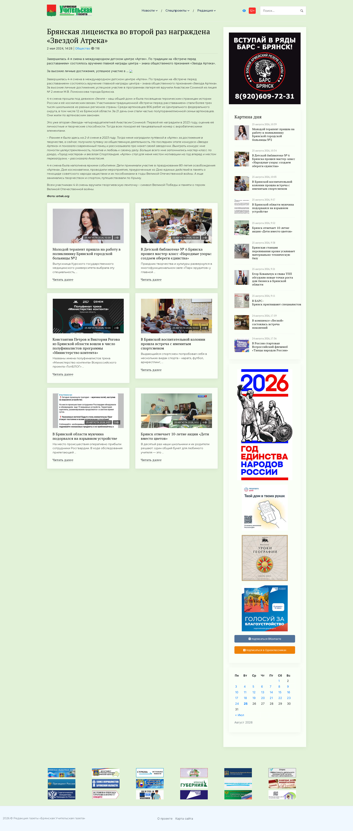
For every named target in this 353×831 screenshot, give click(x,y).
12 (254, 692)
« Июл (239, 715)
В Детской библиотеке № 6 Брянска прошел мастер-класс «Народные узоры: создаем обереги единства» (176, 254)
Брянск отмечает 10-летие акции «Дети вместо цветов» (175, 436)
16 (288, 692)
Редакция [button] (205, 10)
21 (271, 698)
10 (236, 692)
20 (263, 698)
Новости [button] (148, 10)
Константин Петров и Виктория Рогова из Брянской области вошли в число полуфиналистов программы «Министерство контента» (86, 346)
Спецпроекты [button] (176, 10)
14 (271, 692)
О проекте (164, 818)
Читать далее (63, 279)
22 (280, 698)
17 (236, 698)
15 (279, 692)
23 (289, 698)
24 (237, 703)
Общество (82, 48)
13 (262, 692)
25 (245, 703)
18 (245, 698)
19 (254, 698)
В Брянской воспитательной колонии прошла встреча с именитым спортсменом (173, 344)
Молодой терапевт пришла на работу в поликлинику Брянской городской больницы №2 (87, 254)
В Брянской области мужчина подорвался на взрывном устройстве (85, 436)
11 (245, 692)
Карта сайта (184, 818)
